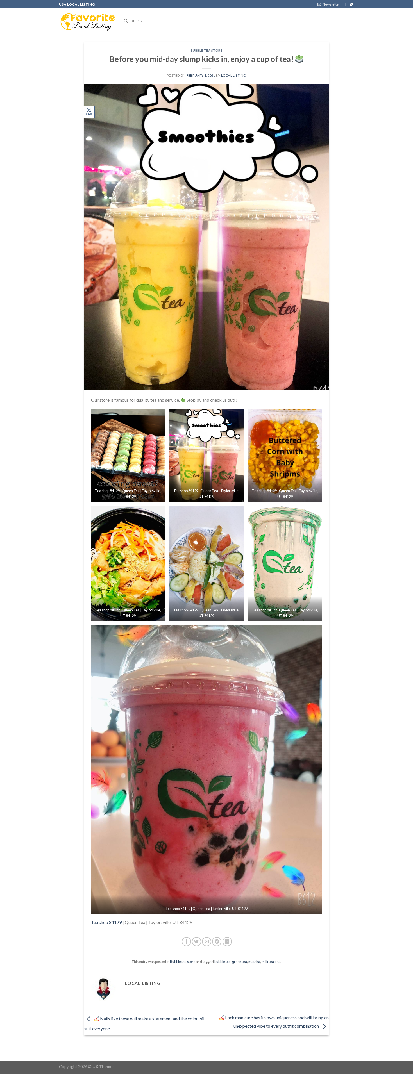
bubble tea (222, 961)
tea (277, 961)
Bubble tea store (207, 50)
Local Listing (233, 75)
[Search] (126, 21)
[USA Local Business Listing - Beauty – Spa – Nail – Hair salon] (87, 21)
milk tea (268, 961)
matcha (254, 961)
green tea (239, 961)
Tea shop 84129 (106, 922)
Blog (137, 21)
